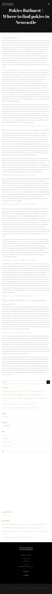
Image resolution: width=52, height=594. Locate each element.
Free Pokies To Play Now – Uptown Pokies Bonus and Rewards (18, 296)
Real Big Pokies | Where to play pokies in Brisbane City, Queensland (19, 204)
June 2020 (5, 416)
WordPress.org (7, 445)
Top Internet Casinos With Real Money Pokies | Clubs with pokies (18, 175)
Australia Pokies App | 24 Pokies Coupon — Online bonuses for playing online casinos (24, 391)
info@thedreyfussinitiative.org (26, 566)
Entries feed (6, 438)
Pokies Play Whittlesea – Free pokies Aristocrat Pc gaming (17, 332)
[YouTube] (26, 575)
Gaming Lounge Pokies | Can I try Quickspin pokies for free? (18, 404)
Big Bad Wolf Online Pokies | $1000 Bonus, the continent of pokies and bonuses (23, 394)
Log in (4, 435)
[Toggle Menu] (49, 4)
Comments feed (7, 442)
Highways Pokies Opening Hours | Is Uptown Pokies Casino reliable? (19, 260)
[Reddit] (6, 515)
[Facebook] (2, 515)
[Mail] (8, 515)
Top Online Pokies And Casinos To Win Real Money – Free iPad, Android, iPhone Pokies (24, 125)
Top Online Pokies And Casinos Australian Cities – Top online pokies (20, 407)
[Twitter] (4, 515)
